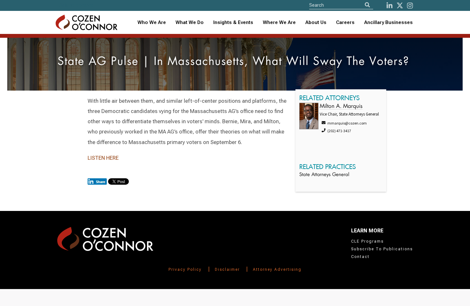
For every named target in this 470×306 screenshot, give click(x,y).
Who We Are (151, 22)
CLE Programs (367, 241)
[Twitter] (399, 5)
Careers (345, 22)
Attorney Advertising (277, 269)
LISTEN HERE (103, 158)
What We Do (190, 22)
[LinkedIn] (389, 5)
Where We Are (279, 22)
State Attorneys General (324, 175)
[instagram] (410, 5)
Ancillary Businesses (388, 22)
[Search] (367, 5)
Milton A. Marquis (341, 106)
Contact (360, 256)
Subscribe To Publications (382, 249)
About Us (315, 22)
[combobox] (233, 22)
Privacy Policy (185, 269)
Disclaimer (227, 269)
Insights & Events (233, 22)
